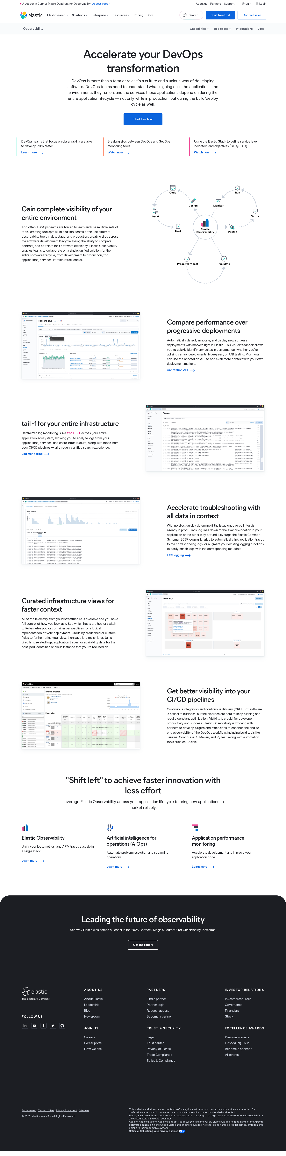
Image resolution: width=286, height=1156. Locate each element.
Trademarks (29, 1110)
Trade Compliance (159, 1055)
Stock (229, 1016)
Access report (101, 3)
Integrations (244, 28)
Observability (33, 29)
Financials (232, 1010)
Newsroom (92, 1016)
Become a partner (159, 1016)
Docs (150, 15)
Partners (215, 3)
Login (262, 3)
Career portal (93, 1043)
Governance (233, 1005)
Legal (150, 1037)
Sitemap (84, 1110)
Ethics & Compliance (161, 1060)
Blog (87, 1010)
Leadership (91, 1005)
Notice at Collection (140, 1131)
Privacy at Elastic (159, 1049)
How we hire (93, 1049)
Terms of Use (46, 1110)
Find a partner (156, 999)
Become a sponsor (238, 1049)
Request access (158, 1010)
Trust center (155, 1043)
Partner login (155, 1005)
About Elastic (93, 999)
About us (201, 3)
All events (232, 1055)
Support (229, 3)
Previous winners (237, 1037)
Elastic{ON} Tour (237, 1043)
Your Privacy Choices (166, 1131)
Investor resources (238, 999)
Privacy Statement (66, 1110)
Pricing (138, 15)
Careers (89, 1037)
